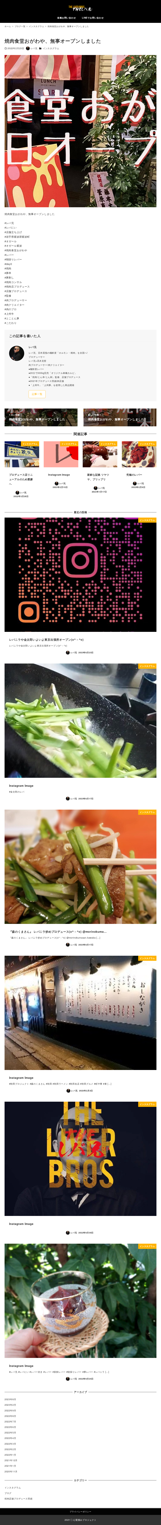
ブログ (8, 1493)
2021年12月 (11, 1460)
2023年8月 (10, 1399)
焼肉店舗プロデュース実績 (19, 1498)
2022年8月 (10, 1416)
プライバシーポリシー (80, 1511)
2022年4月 (10, 1438)
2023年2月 (10, 1404)
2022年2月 (10, 1449)
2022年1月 (10, 1454)
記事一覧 (37, 394)
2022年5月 (10, 1432)
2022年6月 (10, 1427)
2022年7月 (10, 1421)
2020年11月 (11, 1471)
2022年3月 (10, 1443)
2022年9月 (10, 1410)
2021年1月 (10, 1465)
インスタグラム (51, 48)
